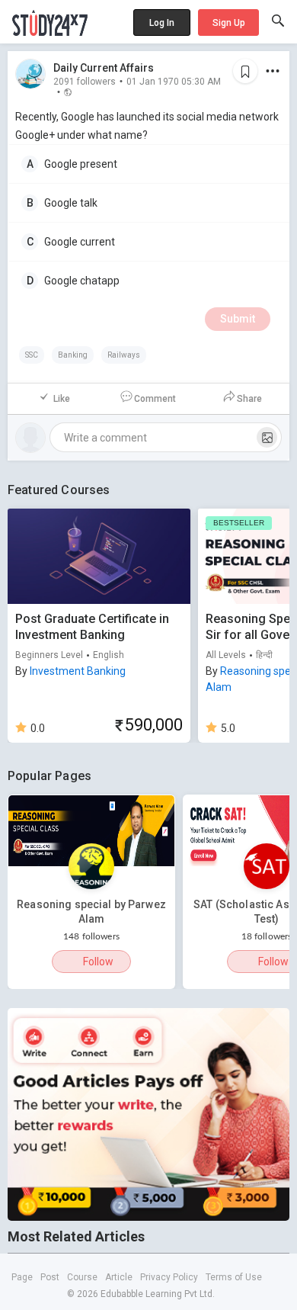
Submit (237, 319)
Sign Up (228, 23)
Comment (155, 398)
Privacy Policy (169, 1277)
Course (82, 1277)
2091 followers (84, 80)
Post (49, 1277)
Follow (98, 961)
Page (22, 1277)
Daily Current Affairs (103, 68)
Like (61, 398)
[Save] (245, 71)
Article (119, 1277)
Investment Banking (78, 671)
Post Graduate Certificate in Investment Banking (92, 627)
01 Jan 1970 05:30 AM (173, 80)
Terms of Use (234, 1277)
